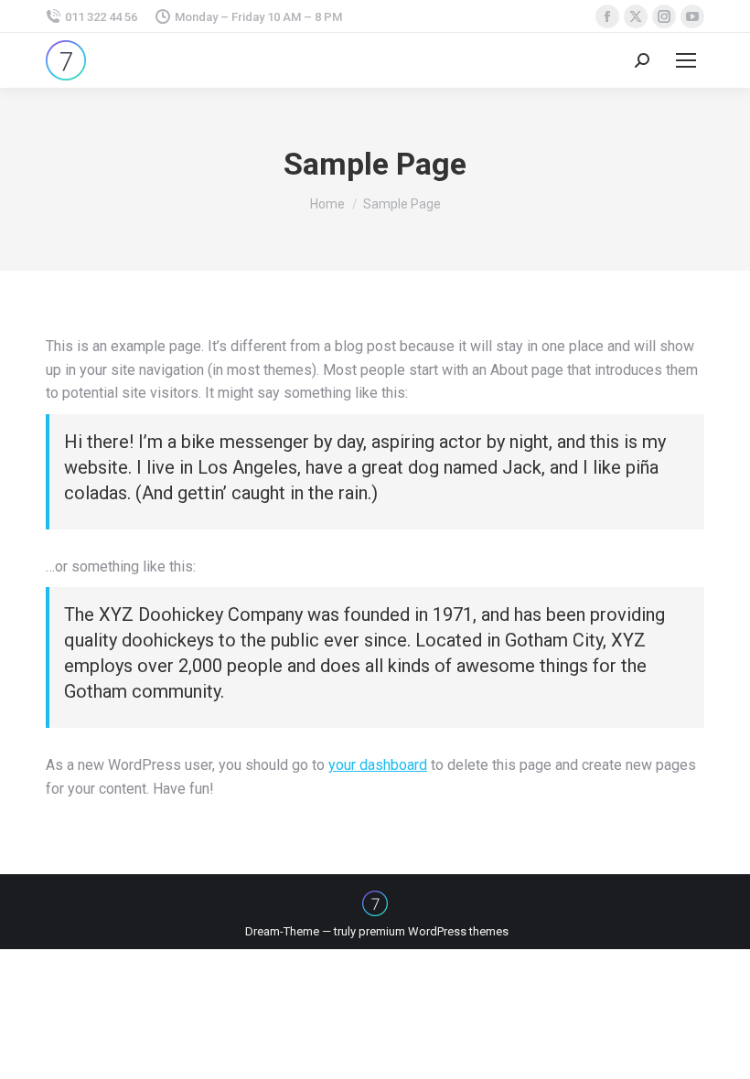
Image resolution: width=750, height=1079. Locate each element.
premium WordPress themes (434, 931)
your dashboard (377, 765)
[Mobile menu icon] (686, 60)
